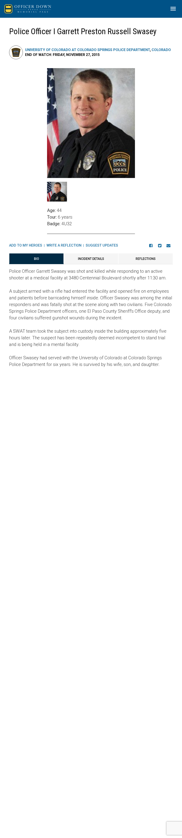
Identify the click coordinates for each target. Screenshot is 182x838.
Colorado (161, 50)
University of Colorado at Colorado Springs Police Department (87, 50)
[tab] (36, 258)
